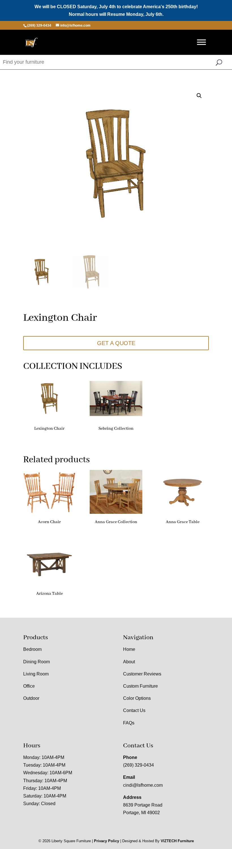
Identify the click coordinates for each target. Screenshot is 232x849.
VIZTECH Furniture (177, 841)
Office (29, 686)
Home (129, 649)
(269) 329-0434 (138, 765)
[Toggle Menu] (201, 42)
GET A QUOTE (116, 343)
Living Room (36, 673)
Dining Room (36, 661)
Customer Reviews (142, 673)
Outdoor (31, 698)
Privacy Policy (106, 841)
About (129, 661)
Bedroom (32, 649)
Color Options (137, 698)
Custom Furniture (140, 686)
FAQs (128, 722)
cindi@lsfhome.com (143, 785)
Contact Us (134, 710)
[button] (199, 96)
